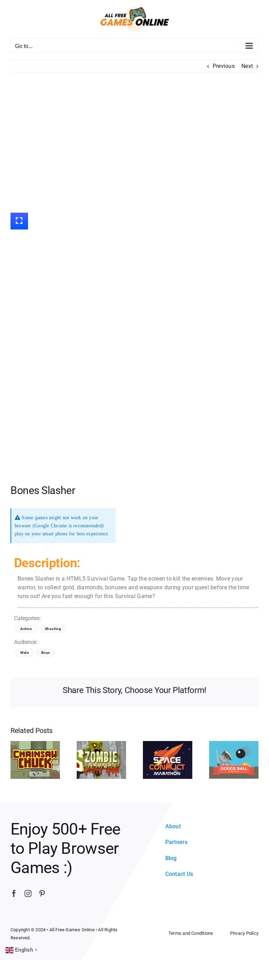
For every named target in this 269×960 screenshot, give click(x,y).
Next (247, 66)
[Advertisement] (134, 143)
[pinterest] (42, 893)
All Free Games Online (72, 929)
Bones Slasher (43, 490)
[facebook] (14, 893)
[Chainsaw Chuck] (35, 759)
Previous (224, 66)
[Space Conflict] (167, 759)
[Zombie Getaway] (101, 759)
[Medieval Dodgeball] (233, 759)
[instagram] (28, 893)
